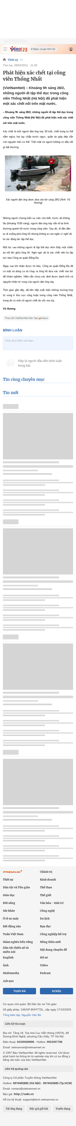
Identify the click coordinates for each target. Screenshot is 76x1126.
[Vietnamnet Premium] (12, 873)
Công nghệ (47, 910)
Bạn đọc (45, 926)
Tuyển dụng (63, 1108)
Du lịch (44, 918)
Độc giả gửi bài (39, 1108)
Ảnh (6, 965)
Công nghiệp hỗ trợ (53, 934)
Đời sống (9, 903)
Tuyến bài (19, 991)
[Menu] (5, 49)
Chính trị (46, 872)
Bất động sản (12, 926)
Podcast (45, 973)
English (8, 957)
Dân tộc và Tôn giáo (16, 887)
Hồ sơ (44, 957)
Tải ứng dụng (14, 1108)
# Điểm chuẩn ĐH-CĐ (43, 49)
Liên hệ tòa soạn (15, 1023)
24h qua (8, 981)
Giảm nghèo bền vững (18, 942)
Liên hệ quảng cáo (16, 1068)
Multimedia (11, 973)
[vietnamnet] (18, 50)
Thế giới (45, 895)
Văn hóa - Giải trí (52, 903)
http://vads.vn (24, 1094)
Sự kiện (56, 991)
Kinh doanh (48, 879)
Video (44, 965)
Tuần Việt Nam (13, 934)
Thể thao (46, 887)
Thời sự (13, 59)
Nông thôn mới (50, 942)
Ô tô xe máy (11, 918)
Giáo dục (9, 895)
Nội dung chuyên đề (53, 949)
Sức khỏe (9, 910)
